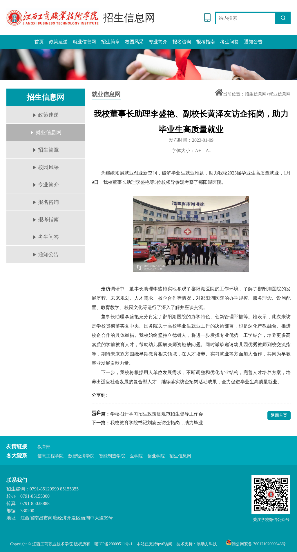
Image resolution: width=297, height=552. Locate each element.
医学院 (136, 456)
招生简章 (110, 41)
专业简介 (158, 41)
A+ (198, 150)
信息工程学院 (50, 456)
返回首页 (279, 415)
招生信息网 (180, 456)
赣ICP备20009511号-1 (113, 544)
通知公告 (253, 41)
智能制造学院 (112, 456)
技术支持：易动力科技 (196, 544)
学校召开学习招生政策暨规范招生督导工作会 (156, 413)
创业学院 (156, 456)
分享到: (99, 395)
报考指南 (205, 41)
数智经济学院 (81, 456)
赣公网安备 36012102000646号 (259, 543)
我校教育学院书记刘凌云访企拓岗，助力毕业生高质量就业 (159, 422)
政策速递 (58, 41)
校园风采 (134, 41)
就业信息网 (84, 41)
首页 (39, 41)
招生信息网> (257, 94)
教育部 (43, 447)
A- (208, 150)
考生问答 (229, 41)
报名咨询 (182, 41)
